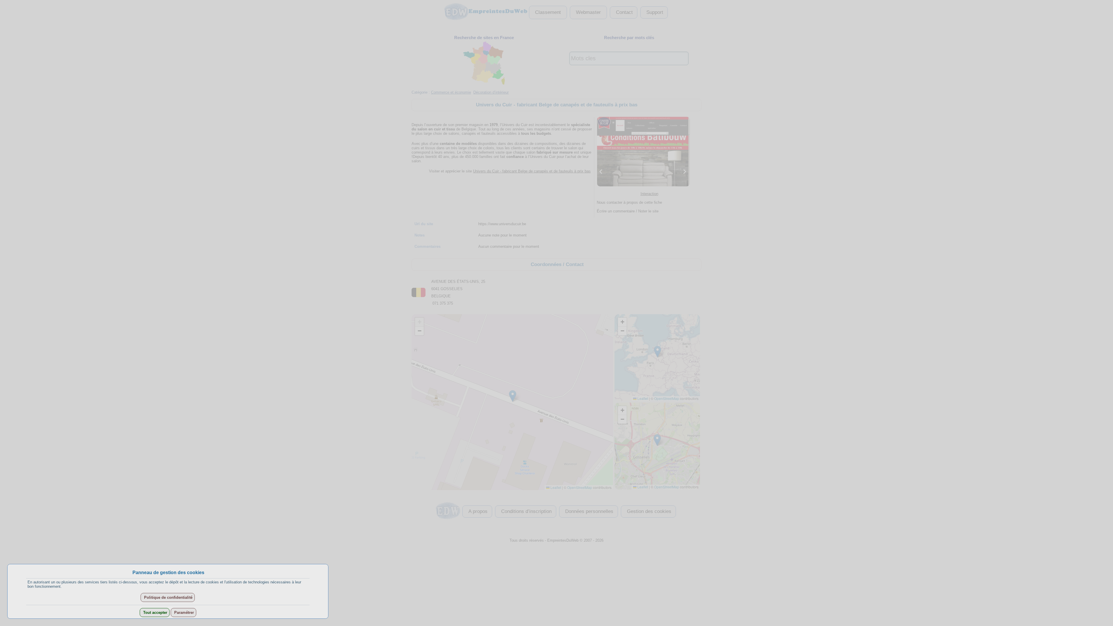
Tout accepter (154, 612)
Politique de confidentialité (167, 597)
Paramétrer (183, 612)
